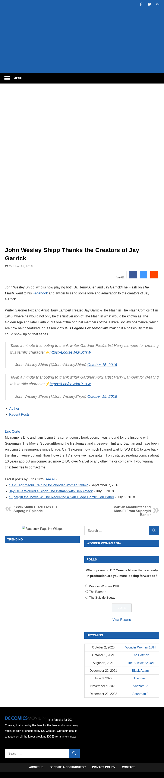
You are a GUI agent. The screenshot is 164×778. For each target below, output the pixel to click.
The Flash (140, 678)
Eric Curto (12, 431)
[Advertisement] (82, 56)
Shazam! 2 (140, 686)
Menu (17, 78)
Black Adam (140, 670)
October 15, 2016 (102, 365)
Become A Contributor (68, 767)
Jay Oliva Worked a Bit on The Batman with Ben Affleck (51, 491)
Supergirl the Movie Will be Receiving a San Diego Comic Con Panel (61, 497)
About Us (36, 767)
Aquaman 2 (140, 694)
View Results (122, 619)
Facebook (40, 293)
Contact (128, 767)
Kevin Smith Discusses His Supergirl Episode (35, 509)
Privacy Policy (104, 767)
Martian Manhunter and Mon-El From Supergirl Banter (132, 511)
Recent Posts (19, 414)
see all (50, 479)
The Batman (97, 592)
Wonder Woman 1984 (104, 586)
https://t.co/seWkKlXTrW (70, 352)
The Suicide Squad (102, 597)
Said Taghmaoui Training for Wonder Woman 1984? (48, 485)
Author (14, 408)
